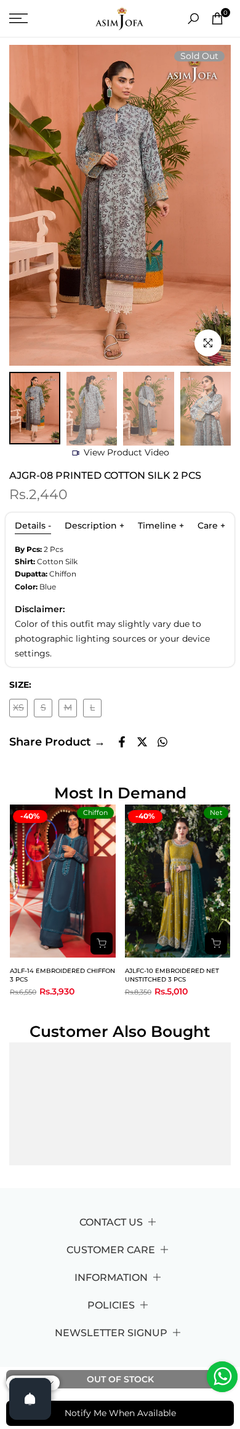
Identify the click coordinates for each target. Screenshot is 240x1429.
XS (20, 709)
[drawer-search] (193, 19)
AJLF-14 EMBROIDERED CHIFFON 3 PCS (62, 975)
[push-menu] (18, 18)
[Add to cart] (101, 943)
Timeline (161, 525)
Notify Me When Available (120, 1413)
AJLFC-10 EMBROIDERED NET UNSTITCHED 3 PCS (172, 975)
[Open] (30, 1399)
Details (33, 525)
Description (94, 525)
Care (211, 525)
